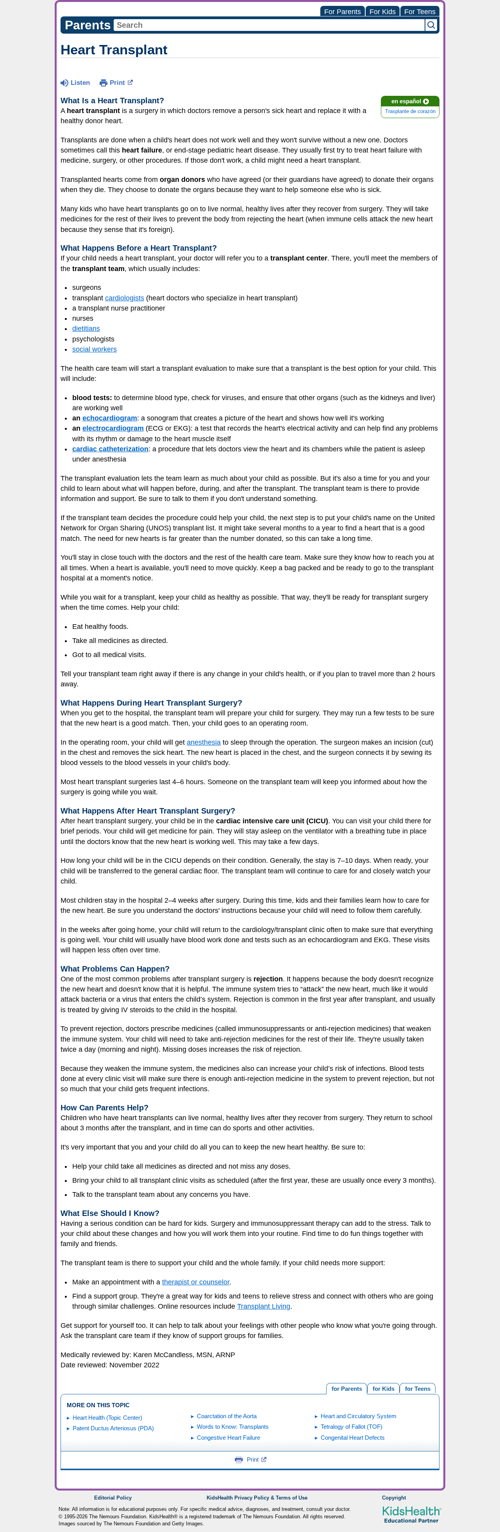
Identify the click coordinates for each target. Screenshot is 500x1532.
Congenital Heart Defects (353, 1437)
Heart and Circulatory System (358, 1416)
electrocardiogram (113, 428)
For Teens (420, 12)
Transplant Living (263, 1306)
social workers (94, 349)
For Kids (383, 12)
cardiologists (124, 298)
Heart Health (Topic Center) (107, 1417)
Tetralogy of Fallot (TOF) (351, 1426)
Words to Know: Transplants (233, 1426)
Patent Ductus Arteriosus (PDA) (113, 1428)
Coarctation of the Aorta (227, 1416)
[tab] (418, 1388)
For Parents (342, 12)
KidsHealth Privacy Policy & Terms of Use (257, 1498)
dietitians (86, 328)
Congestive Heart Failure (228, 1437)
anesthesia (204, 742)
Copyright (394, 1498)
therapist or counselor (195, 1282)
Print (117, 82)
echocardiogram (109, 418)
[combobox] (269, 25)
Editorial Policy (113, 1498)
